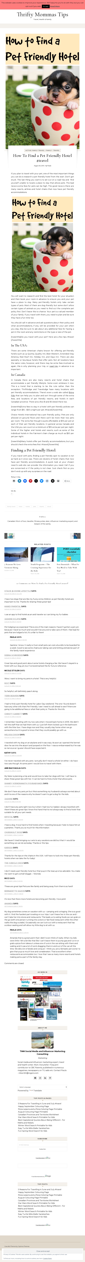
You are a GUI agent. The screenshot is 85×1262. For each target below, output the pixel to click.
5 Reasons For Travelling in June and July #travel (39, 1104)
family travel (11, 506)
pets (34, 506)
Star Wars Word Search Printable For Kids (36, 1117)
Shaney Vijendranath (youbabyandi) (23, 783)
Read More (55, 6)
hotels (28, 506)
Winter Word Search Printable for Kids (35, 1125)
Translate (37, 1091)
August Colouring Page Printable (33, 1112)
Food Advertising (40, 1158)
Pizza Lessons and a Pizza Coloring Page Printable (40, 1109)
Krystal (8, 817)
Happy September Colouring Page (33, 1106)
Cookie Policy (47, 1258)
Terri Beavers (11, 696)
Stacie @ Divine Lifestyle (17, 591)
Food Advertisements (37, 1176)
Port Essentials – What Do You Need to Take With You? (68, 567)
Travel (56, 150)
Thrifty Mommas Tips (42, 14)
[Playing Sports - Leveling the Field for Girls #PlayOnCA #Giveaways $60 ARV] (76, 536)
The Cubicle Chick (13, 863)
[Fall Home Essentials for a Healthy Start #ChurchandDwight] (9, 536)
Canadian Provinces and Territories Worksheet (38, 1115)
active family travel (35, 150)
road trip (53, 366)
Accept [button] (45, 6)
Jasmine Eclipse (12, 619)
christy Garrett (13, 714)
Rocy (7, 683)
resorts (41, 506)
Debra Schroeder (13, 655)
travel (49, 506)
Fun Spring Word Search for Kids (32, 1131)
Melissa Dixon (11, 735)
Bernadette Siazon (14, 891)
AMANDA (8, 904)
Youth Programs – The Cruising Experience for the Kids (41, 567)
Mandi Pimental (12, 606)
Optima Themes (23, 1246)
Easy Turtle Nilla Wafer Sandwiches (33, 1128)
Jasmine (8, 799)
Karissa (8, 848)
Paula (49, 166)
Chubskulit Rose (13, 832)
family (49, 150)
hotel (20, 506)
